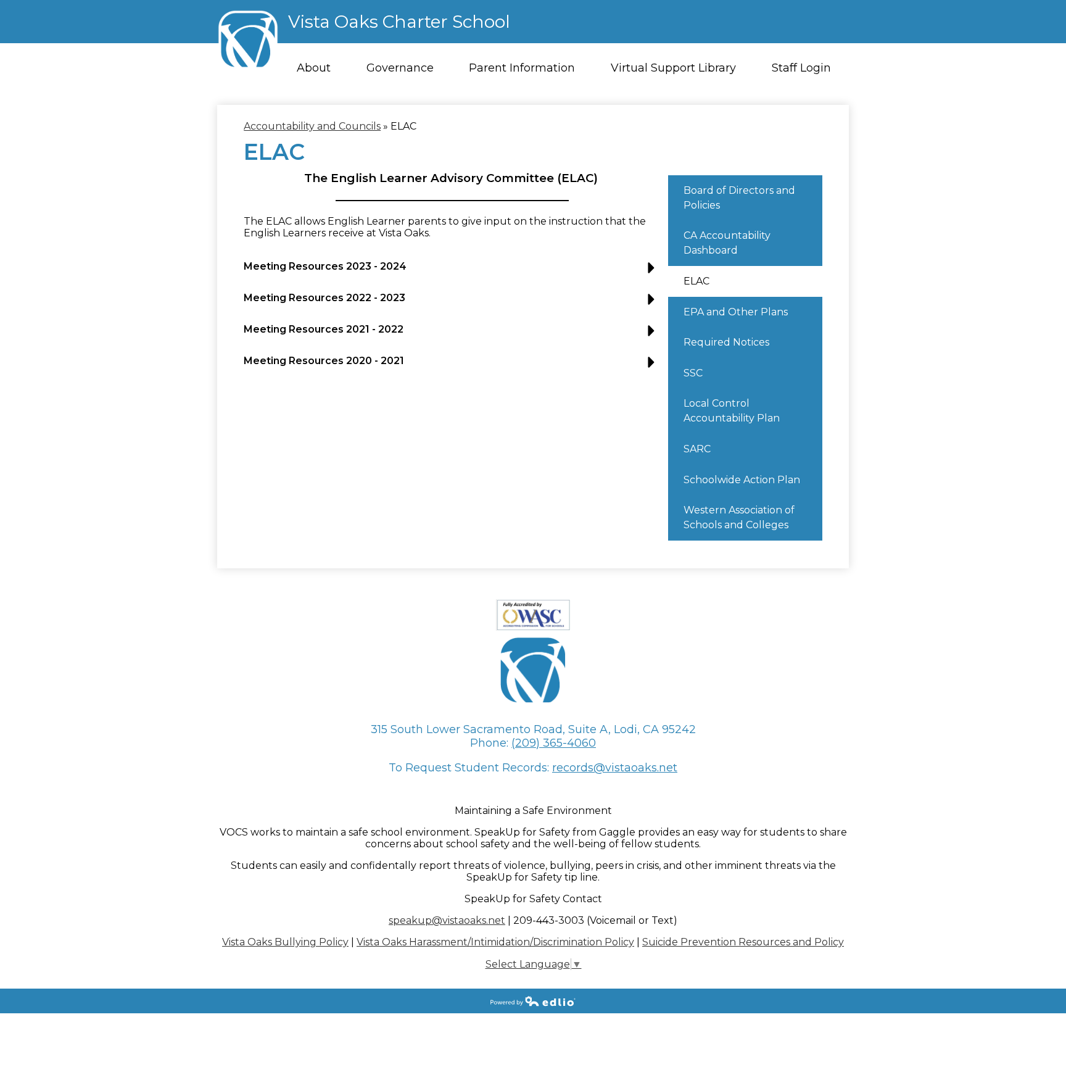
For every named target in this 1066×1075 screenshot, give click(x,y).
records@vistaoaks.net (614, 767)
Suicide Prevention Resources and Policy (743, 942)
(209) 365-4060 (553, 743)
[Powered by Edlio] (533, 1001)
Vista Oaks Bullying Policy (285, 942)
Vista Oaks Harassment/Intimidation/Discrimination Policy (495, 942)
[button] (452, 271)
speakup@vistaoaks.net (447, 920)
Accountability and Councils (312, 126)
